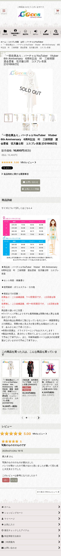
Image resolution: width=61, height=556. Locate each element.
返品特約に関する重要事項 (16, 174)
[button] (4, 12)
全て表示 (47, 492)
